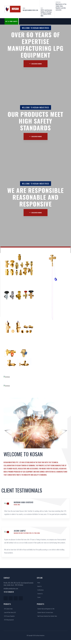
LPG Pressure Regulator (9, 616)
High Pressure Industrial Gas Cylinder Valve (47, 616)
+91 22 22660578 (9, 592)
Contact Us (40, 594)
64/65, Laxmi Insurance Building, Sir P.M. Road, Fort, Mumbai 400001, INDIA (46, 13)
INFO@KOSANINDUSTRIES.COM (30, 10)
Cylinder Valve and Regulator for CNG (45, 609)
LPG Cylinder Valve (8, 609)
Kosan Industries (40, 635)
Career (38, 597)
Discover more (37, 64)
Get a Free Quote (11, 21)
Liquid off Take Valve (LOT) (10, 612)
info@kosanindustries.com (11, 588)
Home (38, 582)
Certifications (40, 590)
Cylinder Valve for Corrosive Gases (45, 612)
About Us (39, 586)
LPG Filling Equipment (9, 620)
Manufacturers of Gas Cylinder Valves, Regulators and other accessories (61, 7)
